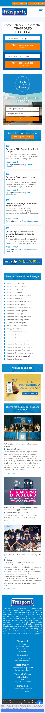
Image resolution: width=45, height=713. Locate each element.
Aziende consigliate (22, 368)
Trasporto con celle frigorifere (18, 341)
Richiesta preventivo (22, 658)
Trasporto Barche (13, 335)
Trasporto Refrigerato (15, 359)
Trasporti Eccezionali (22, 682)
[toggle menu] (41, 9)
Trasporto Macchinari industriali (19, 296)
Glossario (22, 679)
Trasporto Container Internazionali (20, 344)
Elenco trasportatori (22, 670)
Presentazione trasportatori (22, 668)
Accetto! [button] (22, 711)
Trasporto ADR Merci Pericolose (19, 308)
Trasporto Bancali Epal (15, 299)
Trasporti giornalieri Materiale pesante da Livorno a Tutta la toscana (20, 233)
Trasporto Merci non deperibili (18, 356)
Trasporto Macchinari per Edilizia (19, 302)
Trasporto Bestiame (14, 338)
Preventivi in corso (22, 661)
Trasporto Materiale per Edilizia (19, 317)
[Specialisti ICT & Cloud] (22, 387)
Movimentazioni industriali (17, 326)
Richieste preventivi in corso (22, 133)
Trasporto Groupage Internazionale (20, 353)
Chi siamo (22, 644)
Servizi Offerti (22, 649)
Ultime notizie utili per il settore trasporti (22, 408)
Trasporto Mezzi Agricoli (16, 305)
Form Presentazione (36, 3)
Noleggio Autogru (14, 329)
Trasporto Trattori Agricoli (17, 311)
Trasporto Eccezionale (15, 283)
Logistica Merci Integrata (16, 323)
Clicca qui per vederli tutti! (22, 137)
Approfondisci (9, 473)
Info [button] (26, 708)
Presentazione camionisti (22, 689)
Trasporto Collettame (15, 290)
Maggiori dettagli (12, 162)
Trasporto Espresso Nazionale (18, 350)
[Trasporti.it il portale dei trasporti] (14, 12)
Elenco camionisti (22, 691)
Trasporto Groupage (30, 221)
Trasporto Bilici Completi (16, 287)
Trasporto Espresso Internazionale (20, 347)
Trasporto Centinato (14, 293)
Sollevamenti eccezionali (16, 332)
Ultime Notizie (22, 677)
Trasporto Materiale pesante (18, 320)
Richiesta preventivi (20, 3)
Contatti (22, 651)
